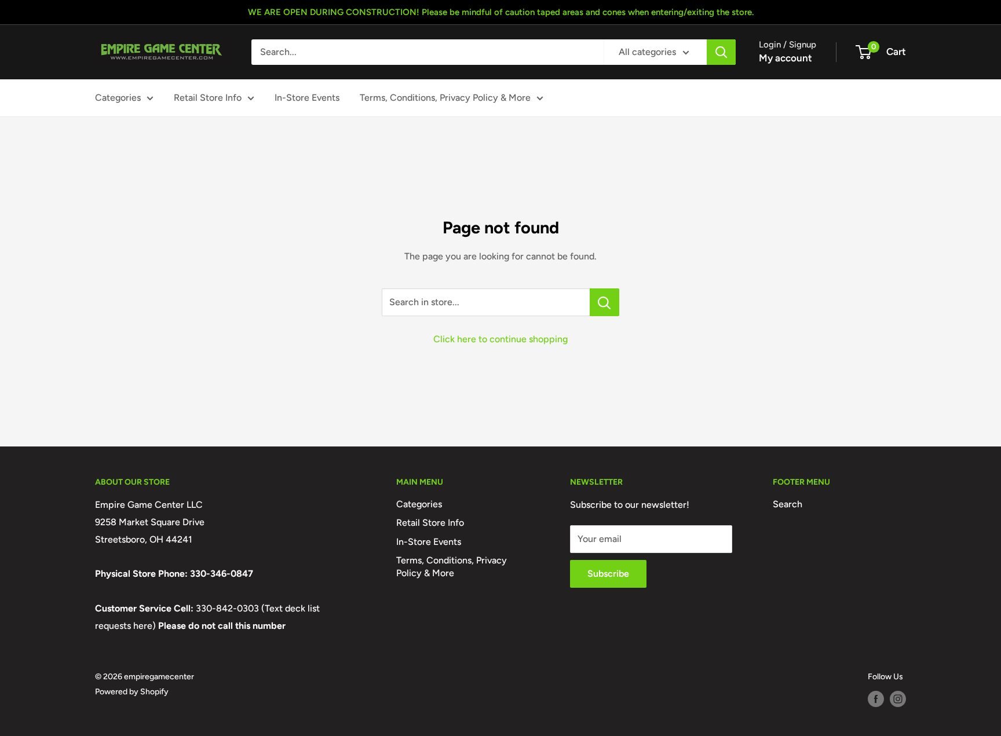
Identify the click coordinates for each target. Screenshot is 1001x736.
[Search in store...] (604, 302)
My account (785, 58)
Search (787, 504)
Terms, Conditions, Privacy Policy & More (445, 97)
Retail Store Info (208, 97)
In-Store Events (307, 97)
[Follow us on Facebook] (876, 699)
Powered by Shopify (132, 692)
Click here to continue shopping (500, 339)
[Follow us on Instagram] (898, 699)
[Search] (721, 52)
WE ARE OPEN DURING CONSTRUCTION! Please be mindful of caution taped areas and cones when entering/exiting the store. (501, 12)
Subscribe (608, 573)
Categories (118, 97)
